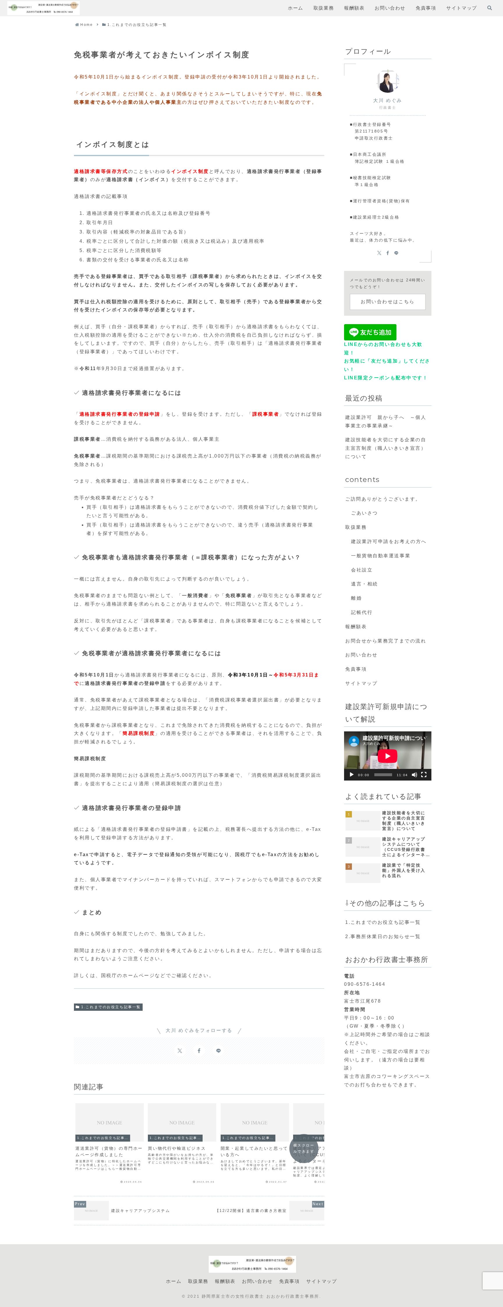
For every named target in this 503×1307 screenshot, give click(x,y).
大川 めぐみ (387, 100)
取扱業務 (356, 527)
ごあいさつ (364, 512)
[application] (387, 756)
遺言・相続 (364, 583)
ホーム (173, 1281)
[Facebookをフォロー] (199, 1050)
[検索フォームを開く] (489, 8)
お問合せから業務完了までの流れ (385, 640)
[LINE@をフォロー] (218, 1050)
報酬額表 (356, 626)
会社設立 (362, 569)
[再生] (352, 775)
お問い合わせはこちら (388, 301)
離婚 (356, 598)
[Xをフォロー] (180, 1050)
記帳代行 (362, 612)
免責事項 (356, 669)
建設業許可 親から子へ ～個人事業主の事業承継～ (385, 421)
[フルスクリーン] (424, 775)
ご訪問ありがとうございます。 (383, 499)
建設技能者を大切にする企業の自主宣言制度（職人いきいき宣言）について (385, 448)
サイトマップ (361, 683)
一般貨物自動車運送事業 (380, 555)
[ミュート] (414, 775)
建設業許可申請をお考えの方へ (389, 541)
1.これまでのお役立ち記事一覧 (111, 1007)
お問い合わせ (361, 654)
